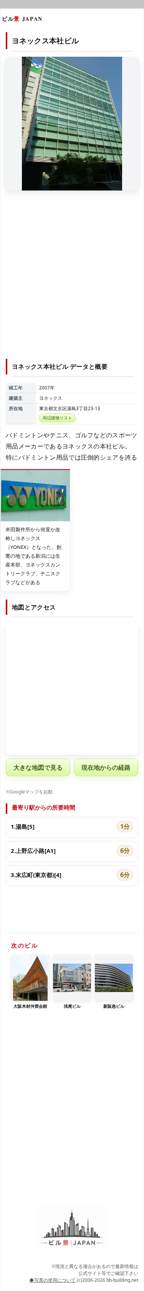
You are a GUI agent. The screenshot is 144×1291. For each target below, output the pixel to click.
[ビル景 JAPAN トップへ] (72, 1227)
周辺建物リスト (57, 417)
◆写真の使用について (52, 1280)
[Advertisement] (72, 279)
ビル (22, 19)
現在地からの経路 (106, 767)
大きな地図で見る (38, 767)
